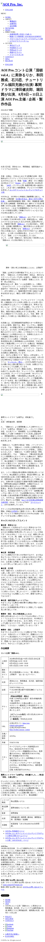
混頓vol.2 (20, 224)
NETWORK (9, 28)
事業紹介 (13, 21)
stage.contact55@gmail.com (12, 885)
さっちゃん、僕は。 (16, 362)
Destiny (18, 183)
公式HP (14, 511)
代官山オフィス (16, 50)
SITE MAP (9, 919)
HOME (7, 900)
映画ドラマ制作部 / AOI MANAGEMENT (25, 36)
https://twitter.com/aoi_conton (20, 730)
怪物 (25, 181)
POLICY (8, 917)
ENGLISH (9, 10)
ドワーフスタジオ (17, 55)
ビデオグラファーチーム (19, 41)
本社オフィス (15, 45)
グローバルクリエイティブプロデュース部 (26, 39)
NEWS (7, 30)
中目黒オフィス (16, 48)
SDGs (7, 59)
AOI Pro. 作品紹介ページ (14, 831)
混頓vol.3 (26, 229)
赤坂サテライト (16, 52)
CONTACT (9, 57)
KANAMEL (9, 936)
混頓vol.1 (22, 217)
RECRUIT (9, 61)
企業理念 (13, 24)
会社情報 (13, 26)
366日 (9, 185)
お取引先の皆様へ (12, 934)
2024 (7, 904)
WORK (8, 17)
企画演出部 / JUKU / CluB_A (20, 34)
